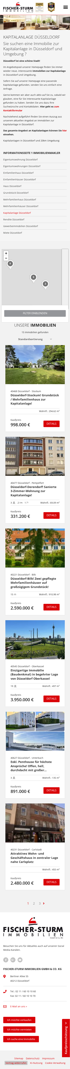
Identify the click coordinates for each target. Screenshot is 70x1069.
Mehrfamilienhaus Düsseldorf (19, 199)
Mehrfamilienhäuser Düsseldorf (20, 206)
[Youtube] (20, 959)
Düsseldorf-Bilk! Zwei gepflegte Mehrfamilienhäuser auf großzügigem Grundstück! (33, 583)
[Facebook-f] (5, 959)
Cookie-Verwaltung (55, 1062)
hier (64, 130)
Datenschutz (33, 1058)
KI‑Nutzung (36, 1062)
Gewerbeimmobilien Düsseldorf (20, 226)
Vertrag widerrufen (16, 1062)
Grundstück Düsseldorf (15, 193)
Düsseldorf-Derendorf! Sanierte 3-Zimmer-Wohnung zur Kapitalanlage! (33, 491)
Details (51, 423)
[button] (65, 7)
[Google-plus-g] (12, 959)
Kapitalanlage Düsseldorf (17, 213)
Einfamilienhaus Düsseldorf (18, 173)
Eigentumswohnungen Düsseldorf (21, 166)
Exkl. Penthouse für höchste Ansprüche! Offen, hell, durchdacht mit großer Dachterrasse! (31, 766)
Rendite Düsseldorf (13, 219)
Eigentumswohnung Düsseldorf (20, 159)
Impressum (48, 1058)
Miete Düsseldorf (12, 233)
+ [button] (6, 253)
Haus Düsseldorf (12, 186)
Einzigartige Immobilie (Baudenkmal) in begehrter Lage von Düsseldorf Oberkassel (34, 674)
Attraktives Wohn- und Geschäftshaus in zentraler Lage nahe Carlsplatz (34, 858)
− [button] (6, 258)
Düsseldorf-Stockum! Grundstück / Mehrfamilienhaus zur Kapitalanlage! (35, 399)
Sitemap (18, 1058)
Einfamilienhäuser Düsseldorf (19, 179)
